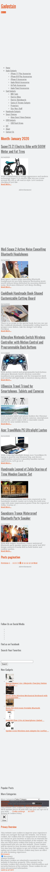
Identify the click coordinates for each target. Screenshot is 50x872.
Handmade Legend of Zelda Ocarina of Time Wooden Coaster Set (24, 471)
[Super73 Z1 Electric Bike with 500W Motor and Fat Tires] (25, 166)
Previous (4, 563)
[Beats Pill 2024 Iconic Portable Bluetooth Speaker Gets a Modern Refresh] (10, 706)
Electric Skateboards (18, 99)
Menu (3, 12)
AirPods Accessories (18, 85)
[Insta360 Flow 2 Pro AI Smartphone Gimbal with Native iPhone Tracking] (10, 718)
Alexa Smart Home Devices (21, 117)
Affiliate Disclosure (33, 806)
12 (27, 563)
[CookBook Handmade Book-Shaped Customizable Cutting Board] (25, 313)
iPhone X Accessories (19, 79)
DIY (7, 126)
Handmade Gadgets (13, 111)
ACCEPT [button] (31, 811)
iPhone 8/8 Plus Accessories (21, 76)
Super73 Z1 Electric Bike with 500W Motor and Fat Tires (23, 149)
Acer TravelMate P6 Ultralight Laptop (24, 429)
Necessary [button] (5, 854)
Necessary (8, 856)
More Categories (8, 799)
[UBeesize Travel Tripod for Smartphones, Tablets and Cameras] (25, 406)
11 (25, 563)
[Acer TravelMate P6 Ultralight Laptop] (25, 445)
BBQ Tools (14, 94)
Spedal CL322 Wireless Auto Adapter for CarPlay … (27, 731)
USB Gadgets (11, 120)
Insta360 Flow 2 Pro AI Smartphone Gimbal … (25, 720)
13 (30, 563)
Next (35, 563)
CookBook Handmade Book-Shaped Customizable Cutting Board (22, 296)
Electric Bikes (16, 96)
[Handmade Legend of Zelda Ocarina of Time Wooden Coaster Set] (25, 489)
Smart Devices (11, 114)
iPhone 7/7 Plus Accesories (21, 73)
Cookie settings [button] (18, 811)
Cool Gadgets (11, 91)
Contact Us (10, 131)
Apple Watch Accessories (20, 82)
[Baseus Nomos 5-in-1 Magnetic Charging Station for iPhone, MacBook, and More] (10, 681)
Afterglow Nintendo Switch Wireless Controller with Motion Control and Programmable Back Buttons (23, 342)
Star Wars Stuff (16, 108)
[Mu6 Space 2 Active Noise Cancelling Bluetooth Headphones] (25, 269)
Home (8, 67)
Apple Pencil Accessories (20, 88)
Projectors (15, 105)
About (8, 128)
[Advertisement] (25, 40)
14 (32, 563)
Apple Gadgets (11, 70)
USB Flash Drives (17, 123)
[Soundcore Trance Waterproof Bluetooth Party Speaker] (25, 533)
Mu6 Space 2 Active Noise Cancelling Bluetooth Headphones (23, 252)
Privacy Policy (7, 806)
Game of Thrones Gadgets (20, 102)
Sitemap (4, 804)
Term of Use (19, 806)
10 (22, 563)
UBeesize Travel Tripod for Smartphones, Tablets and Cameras (22, 388)
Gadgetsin (8, 6)
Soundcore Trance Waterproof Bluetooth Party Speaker (19, 516)
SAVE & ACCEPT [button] (7, 870)
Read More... (6, 184)
